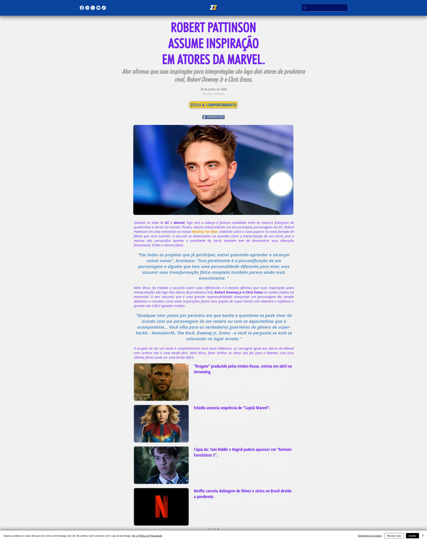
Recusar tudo (394, 535)
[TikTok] (104, 8)
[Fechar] (423, 535)
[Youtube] (98, 8)
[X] (93, 8)
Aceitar (412, 535)
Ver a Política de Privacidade (147, 535)
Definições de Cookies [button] (369, 535)
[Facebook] (82, 8)
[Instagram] (87, 8)
